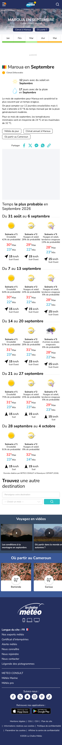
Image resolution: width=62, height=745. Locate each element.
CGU (30, 721)
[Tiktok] (49, 697)
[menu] (4, 4)
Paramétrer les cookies (15, 730)
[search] (57, 4)
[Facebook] (13, 697)
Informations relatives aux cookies (19, 726)
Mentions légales (17, 721)
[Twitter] (20, 697)
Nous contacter (10, 659)
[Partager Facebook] (24, 145)
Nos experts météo (13, 634)
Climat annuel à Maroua (38, 131)
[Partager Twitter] (30, 145)
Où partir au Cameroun (16, 136)
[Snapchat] (27, 697)
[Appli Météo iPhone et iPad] (20, 711)
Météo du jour (11, 131)
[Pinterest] (42, 697)
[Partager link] (49, 145)
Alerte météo (9, 644)
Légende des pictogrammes (18, 664)
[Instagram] (34, 697)
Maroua (19, 10)
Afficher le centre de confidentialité (43, 730)
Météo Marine (10, 678)
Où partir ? (42, 29)
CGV (37, 721)
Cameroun (11, 10)
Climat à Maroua (23, 29)
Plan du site (46, 721)
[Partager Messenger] (36, 145)
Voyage (3, 10)
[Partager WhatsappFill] (43, 145)
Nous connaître (10, 649)
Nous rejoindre (10, 654)
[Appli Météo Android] (41, 711)
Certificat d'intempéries (15, 639)
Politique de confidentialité (49, 726)
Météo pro (8, 683)
